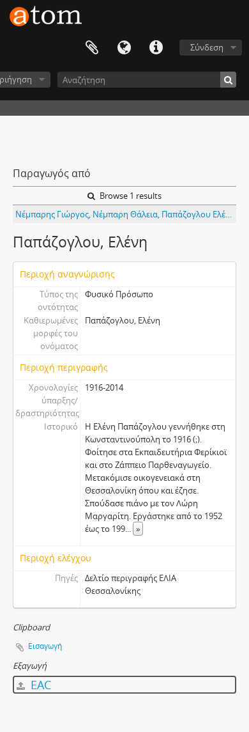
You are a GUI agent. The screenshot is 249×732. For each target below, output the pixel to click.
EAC (39, 684)
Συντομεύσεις (156, 48)
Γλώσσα (124, 48)
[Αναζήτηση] (228, 80)
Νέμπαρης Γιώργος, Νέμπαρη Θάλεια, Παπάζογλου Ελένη (125, 214)
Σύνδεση (206, 47)
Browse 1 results (130, 195)
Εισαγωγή (45, 646)
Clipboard (92, 48)
